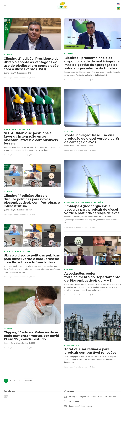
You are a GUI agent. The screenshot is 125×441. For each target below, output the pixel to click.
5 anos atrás (22, 78)
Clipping (8, 55)
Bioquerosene (23, 129)
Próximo (28, 381)
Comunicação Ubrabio (11, 78)
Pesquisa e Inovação (92, 202)
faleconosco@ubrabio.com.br (56, 435)
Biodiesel (69, 54)
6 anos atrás (83, 80)
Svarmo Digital (87, 435)
